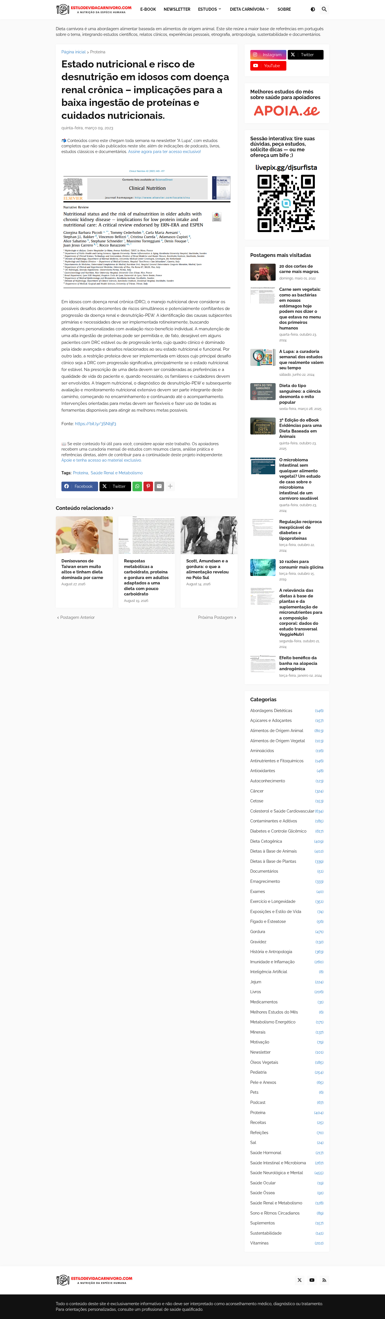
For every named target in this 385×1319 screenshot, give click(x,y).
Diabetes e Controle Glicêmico (287, 831)
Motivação (287, 1042)
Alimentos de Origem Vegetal (287, 741)
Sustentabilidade (287, 1233)
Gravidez (287, 942)
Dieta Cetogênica (287, 841)
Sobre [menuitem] (284, 9)
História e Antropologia (287, 951)
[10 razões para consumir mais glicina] (263, 567)
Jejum (287, 982)
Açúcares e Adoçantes (287, 720)
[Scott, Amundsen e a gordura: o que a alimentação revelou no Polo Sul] (209, 535)
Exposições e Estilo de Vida (287, 911)
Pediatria (287, 1072)
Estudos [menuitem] (207, 9)
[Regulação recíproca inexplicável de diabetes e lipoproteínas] (263, 527)
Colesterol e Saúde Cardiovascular (287, 811)
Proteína (97, 52)
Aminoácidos (287, 750)
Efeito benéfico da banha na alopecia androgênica (298, 663)
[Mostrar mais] (170, 486)
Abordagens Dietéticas (287, 710)
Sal (287, 1142)
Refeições (287, 1132)
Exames (287, 891)
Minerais (287, 1032)
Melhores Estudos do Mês (287, 1012)
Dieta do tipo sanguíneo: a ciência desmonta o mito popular (300, 394)
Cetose (287, 801)
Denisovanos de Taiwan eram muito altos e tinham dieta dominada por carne (82, 569)
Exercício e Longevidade (287, 901)
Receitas (287, 1122)
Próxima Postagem (215, 617)
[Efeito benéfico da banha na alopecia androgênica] (263, 663)
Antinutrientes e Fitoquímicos (287, 761)
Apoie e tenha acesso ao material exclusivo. (101, 460)
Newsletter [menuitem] (177, 9)
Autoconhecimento (287, 781)
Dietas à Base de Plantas (287, 861)
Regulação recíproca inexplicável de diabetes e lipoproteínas (300, 530)
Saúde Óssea (287, 1193)
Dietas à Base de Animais (287, 851)
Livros (287, 992)
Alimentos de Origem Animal (287, 730)
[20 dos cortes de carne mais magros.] (263, 272)
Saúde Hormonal (287, 1152)
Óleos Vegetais (287, 1062)
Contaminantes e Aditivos (287, 821)
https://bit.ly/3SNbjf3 (95, 423)
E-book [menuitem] (148, 9)
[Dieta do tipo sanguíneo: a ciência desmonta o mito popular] (263, 391)
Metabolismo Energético (287, 1022)
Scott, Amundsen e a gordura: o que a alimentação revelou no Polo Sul (207, 569)
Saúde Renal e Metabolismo (117, 473)
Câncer (287, 791)
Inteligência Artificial (287, 971)
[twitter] (299, 1280)
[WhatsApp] (137, 486)
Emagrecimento (287, 881)
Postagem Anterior (77, 617)
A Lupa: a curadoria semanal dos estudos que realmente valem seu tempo (301, 360)
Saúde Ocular (287, 1183)
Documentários (287, 871)
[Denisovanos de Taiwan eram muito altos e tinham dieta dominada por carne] (84, 535)
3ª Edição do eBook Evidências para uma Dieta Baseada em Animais (300, 428)
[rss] (324, 1280)
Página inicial (73, 52)
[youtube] (312, 1280)
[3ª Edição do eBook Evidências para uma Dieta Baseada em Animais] (263, 426)
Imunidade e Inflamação (287, 962)
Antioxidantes (287, 770)
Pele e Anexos (287, 1082)
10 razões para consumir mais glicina (301, 564)
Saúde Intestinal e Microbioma (287, 1163)
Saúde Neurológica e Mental (287, 1172)
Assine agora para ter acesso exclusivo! (164, 151)
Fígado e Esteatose (287, 921)
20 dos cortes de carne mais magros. (299, 269)
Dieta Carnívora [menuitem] (247, 9)
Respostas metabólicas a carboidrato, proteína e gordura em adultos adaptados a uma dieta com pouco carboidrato (146, 577)
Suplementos (287, 1223)
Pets (287, 1092)
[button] (313, 9)
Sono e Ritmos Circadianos (287, 1213)
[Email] (159, 486)
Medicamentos (287, 1002)
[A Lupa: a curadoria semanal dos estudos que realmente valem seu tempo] (263, 357)
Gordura (287, 931)
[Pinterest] (148, 486)
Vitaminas (287, 1243)
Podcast (287, 1102)
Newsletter (287, 1052)
